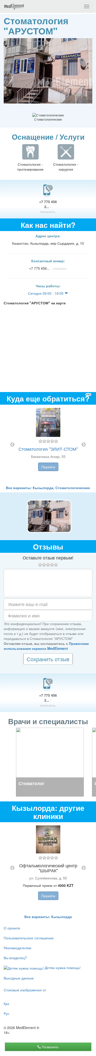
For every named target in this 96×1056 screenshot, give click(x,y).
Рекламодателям (17, 947)
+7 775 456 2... (48, 206)
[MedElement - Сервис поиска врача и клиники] (14, 6)
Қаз (6, 1003)
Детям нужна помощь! (62, 967)
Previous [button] (12, 444)
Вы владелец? (15, 957)
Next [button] (83, 444)
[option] (48, 445)
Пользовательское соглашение (29, 937)
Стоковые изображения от (25, 989)
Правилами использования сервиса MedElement (46, 646)
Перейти (48, 466)
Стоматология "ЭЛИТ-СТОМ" (48, 449)
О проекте (12, 927)
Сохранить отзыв (48, 659)
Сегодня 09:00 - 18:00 (46, 293)
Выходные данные (19, 978)
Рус (6, 1013)
